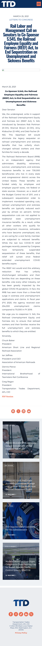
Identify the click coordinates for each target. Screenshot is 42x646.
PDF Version (7, 396)
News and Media (10, 425)
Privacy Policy (21, 633)
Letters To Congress (21, 20)
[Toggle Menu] (39, 4)
